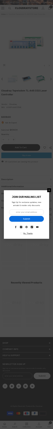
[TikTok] (32, 227)
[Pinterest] (26, 227)
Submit (26, 218)
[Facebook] (15, 227)
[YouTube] (37, 227)
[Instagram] (21, 227)
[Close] (49, 190)
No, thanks (28, 233)
